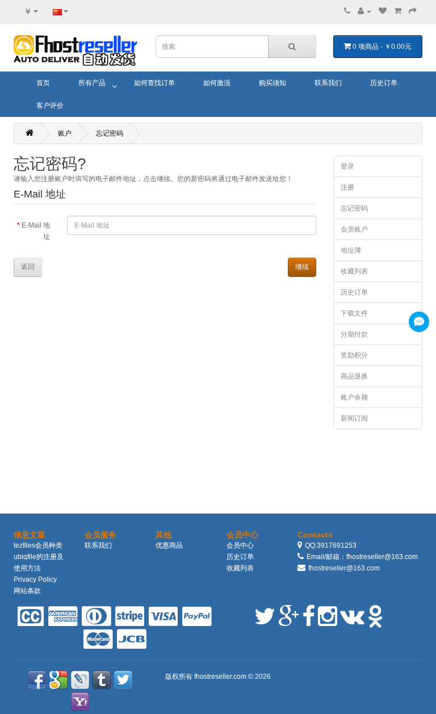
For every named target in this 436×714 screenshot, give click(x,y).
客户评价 (50, 106)
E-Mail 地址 (36, 231)
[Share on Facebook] (37, 680)
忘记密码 (109, 133)
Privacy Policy (35, 579)
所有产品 (92, 83)
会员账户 (354, 229)
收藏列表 (354, 271)
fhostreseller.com (221, 677)
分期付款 (354, 334)
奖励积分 (354, 355)
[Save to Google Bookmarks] (58, 680)
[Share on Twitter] (123, 680)
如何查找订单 (154, 83)
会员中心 (240, 545)
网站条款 (27, 591)
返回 (28, 267)
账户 (65, 133)
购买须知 (272, 83)
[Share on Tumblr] (102, 680)
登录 (347, 166)
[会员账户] (364, 11)
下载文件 (354, 313)
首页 (43, 83)
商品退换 (354, 376)
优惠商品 (169, 545)
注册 (347, 187)
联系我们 (328, 83)
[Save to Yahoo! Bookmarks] (80, 701)
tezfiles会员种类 (38, 545)
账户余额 (354, 397)
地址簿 (351, 250)
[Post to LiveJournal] (80, 680)
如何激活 (216, 83)
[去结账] (413, 11)
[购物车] (397, 11)
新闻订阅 (354, 418)
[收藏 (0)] (383, 11)
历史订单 (383, 83)
